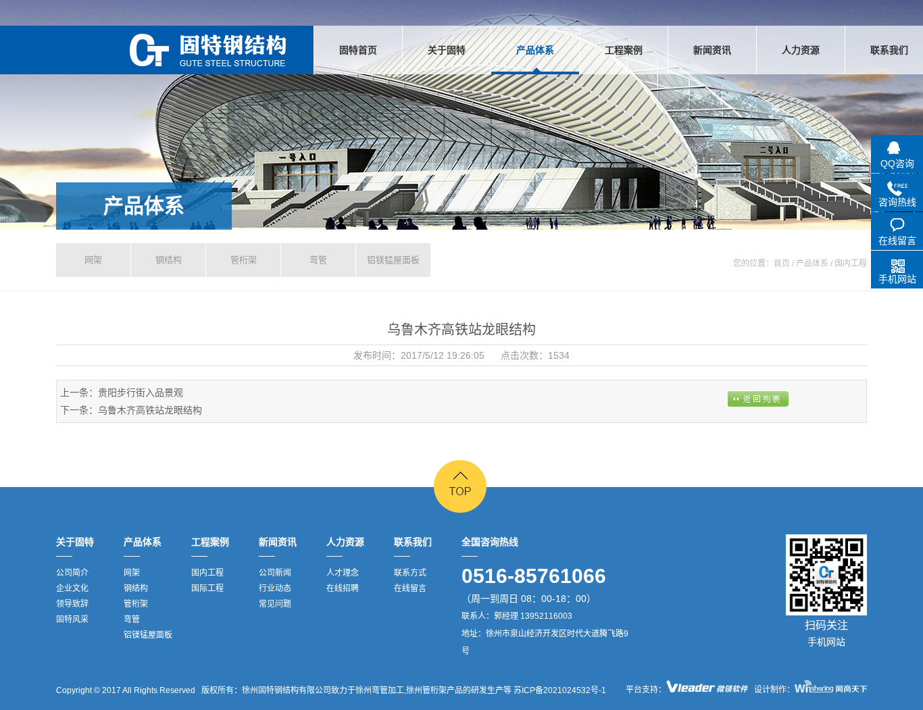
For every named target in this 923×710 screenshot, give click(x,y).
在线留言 (410, 588)
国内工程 (207, 573)
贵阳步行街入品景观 (140, 392)
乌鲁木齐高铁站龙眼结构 (150, 410)
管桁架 (243, 260)
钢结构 (168, 260)
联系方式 (410, 573)
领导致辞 (72, 604)
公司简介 (72, 573)
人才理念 (342, 573)
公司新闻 (275, 573)
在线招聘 (342, 588)
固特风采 (72, 619)
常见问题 (275, 604)
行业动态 (275, 588)
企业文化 (72, 588)
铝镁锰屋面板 (393, 260)
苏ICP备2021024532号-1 (559, 690)
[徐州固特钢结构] (208, 50)
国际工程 (207, 588)
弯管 (318, 260)
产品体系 (143, 206)
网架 (93, 260)
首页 (782, 263)
